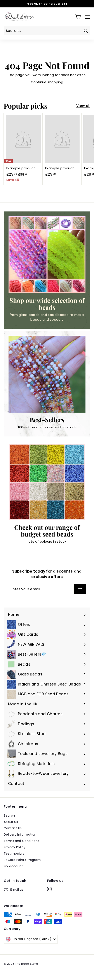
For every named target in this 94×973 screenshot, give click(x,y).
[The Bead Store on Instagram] (49, 888)
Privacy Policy (14, 847)
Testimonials (14, 853)
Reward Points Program (22, 860)
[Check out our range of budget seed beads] (47, 482)
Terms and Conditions (21, 841)
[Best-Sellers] (47, 374)
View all (83, 105)
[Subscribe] (80, 589)
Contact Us (13, 828)
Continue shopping (47, 82)
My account (13, 866)
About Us (11, 822)
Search (9, 815)
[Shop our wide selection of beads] (47, 254)
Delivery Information (20, 834)
